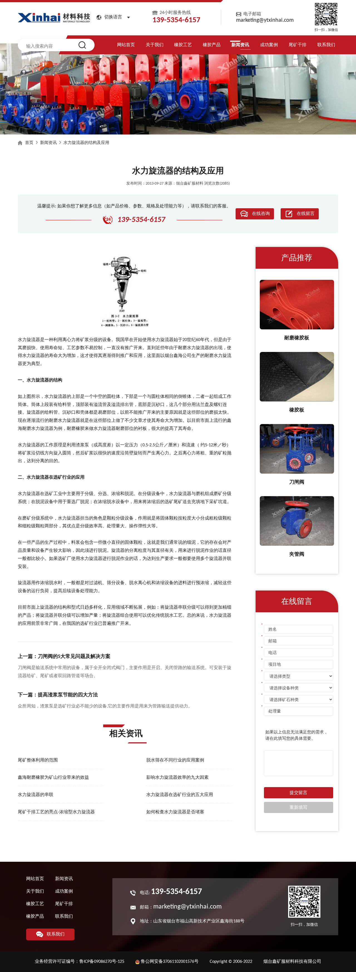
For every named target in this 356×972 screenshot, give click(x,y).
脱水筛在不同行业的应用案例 (175, 760)
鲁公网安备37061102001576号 (170, 961)
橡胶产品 (212, 45)
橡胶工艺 (183, 45)
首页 (29, 143)
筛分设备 (116, 583)
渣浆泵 (82, 445)
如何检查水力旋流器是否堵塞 (175, 812)
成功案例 (269, 45)
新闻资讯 (240, 45)
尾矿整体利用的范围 (38, 760)
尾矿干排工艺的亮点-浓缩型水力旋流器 (56, 812)
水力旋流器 (29, 340)
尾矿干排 (297, 45)
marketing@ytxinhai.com (265, 20)
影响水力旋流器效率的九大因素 (177, 777)
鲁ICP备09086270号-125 (101, 961)
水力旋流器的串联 (35, 795)
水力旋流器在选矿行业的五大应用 (179, 795)
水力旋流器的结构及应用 (86, 143)
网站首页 (126, 45)
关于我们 (155, 45)
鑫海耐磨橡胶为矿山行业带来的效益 (53, 777)
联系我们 (326, 45)
